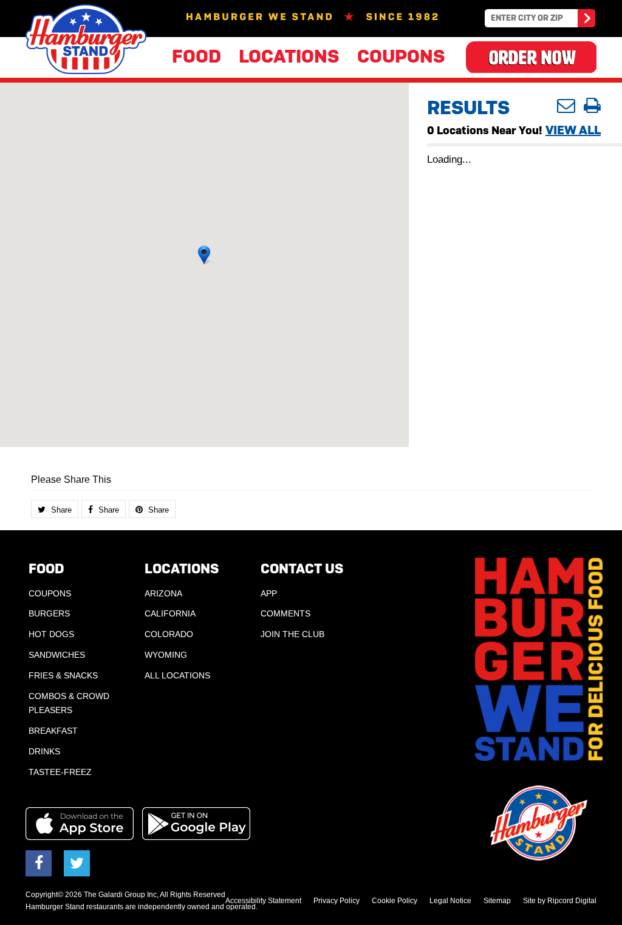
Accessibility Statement (263, 900)
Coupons (401, 56)
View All (573, 130)
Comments (285, 613)
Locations (289, 56)
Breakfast (53, 731)
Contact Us (302, 569)
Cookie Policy (394, 900)
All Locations (177, 675)
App (269, 593)
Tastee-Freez (60, 772)
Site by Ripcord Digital (559, 900)
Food (196, 56)
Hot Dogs (51, 634)
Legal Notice (450, 900)
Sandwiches (57, 655)
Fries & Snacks (63, 675)
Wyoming (166, 655)
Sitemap (497, 900)
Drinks (44, 751)
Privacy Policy (336, 900)
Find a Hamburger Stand (585, 20)
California (170, 613)
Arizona (163, 593)
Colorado (169, 634)
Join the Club (292, 634)
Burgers (49, 613)
